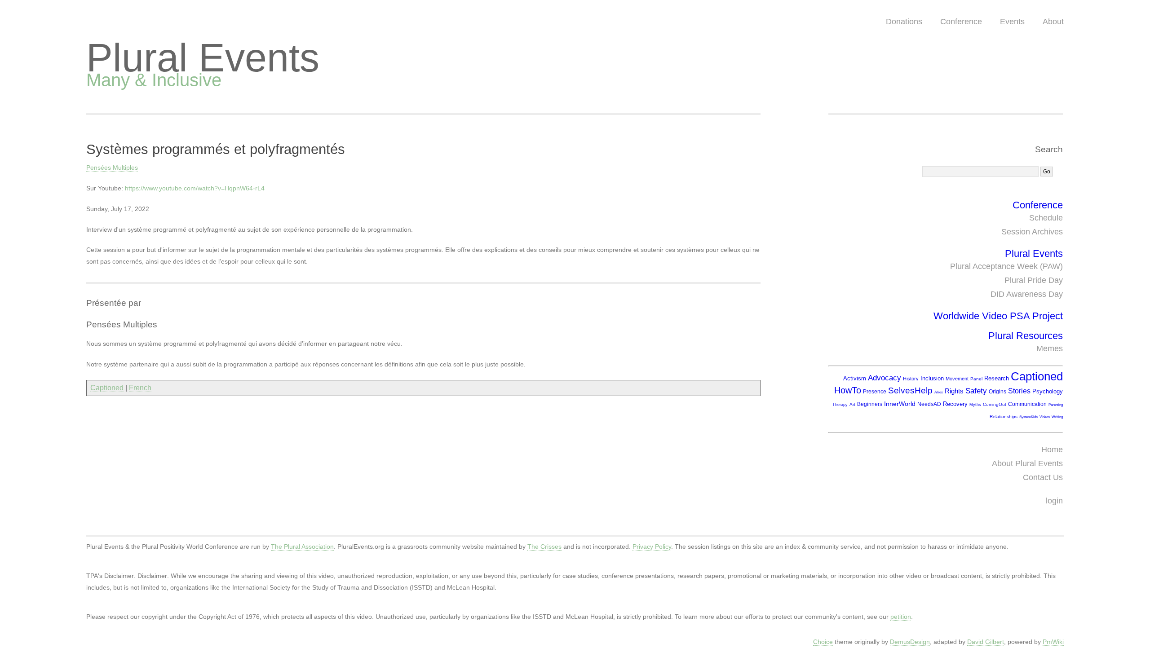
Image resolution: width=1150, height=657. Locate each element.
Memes (1049, 348)
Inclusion (932, 378)
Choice (823, 641)
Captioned (107, 388)
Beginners (869, 404)
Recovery (955, 404)
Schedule (1046, 217)
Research (996, 378)
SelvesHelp (910, 390)
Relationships (1003, 416)
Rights (954, 391)
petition (900, 616)
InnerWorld (900, 403)
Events (1012, 21)
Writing (1057, 417)
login (1054, 500)
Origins (997, 391)
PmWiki (1053, 641)
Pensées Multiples (112, 167)
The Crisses (544, 546)
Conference (961, 21)
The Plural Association (302, 546)
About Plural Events (1027, 463)
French (140, 388)
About (1053, 21)
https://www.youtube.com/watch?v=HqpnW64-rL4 (195, 188)
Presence (874, 391)
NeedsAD (929, 404)
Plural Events (202, 57)
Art (852, 404)
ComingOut (994, 404)
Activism (854, 378)
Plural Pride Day (1033, 280)
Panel (976, 378)
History (911, 378)
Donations (904, 21)
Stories (1019, 391)
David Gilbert (985, 641)
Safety (976, 391)
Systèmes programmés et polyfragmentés (215, 149)
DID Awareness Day (1027, 294)
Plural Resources (1025, 335)
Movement (957, 378)
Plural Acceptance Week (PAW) (1006, 266)
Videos (1044, 417)
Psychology (1047, 391)
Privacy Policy (651, 546)
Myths (975, 404)
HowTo (847, 390)
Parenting (1055, 405)
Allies (938, 392)
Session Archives (1032, 231)
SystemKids (1028, 417)
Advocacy (884, 378)
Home (1052, 449)
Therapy (840, 404)
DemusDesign (910, 641)
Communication (1027, 404)
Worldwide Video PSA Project (998, 316)
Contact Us (1043, 477)
